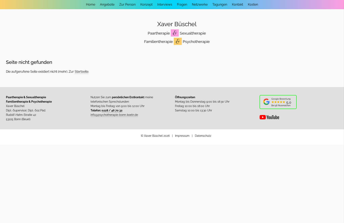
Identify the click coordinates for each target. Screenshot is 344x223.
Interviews (164, 4)
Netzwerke (200, 4)
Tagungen (219, 4)
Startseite (81, 71)
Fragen (182, 4)
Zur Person (127, 4)
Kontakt (237, 4)
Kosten (253, 4)
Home (90, 4)
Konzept (146, 4)
